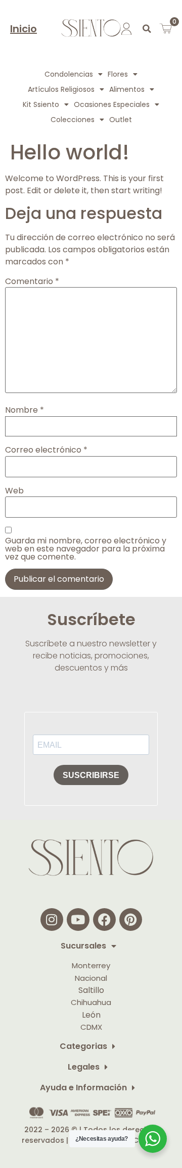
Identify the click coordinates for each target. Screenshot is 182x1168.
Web (14, 491)
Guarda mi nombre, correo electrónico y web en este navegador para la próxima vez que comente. (85, 549)
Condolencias (68, 74)
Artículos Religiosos (61, 89)
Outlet (120, 120)
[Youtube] (78, 919)
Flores (118, 74)
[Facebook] (104, 919)
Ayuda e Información (83, 1088)
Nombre (24, 410)
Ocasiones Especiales (112, 104)
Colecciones (73, 120)
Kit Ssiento (41, 104)
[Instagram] (51, 919)
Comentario (32, 281)
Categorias (83, 1046)
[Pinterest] (130, 919)
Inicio (23, 29)
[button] (146, 28)
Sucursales (83, 946)
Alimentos (127, 89)
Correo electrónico (46, 450)
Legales (84, 1067)
